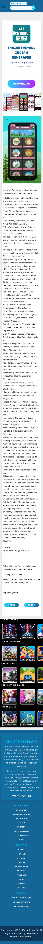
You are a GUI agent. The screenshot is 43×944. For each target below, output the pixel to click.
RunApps (21, 883)
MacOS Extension (21, 906)
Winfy (21, 879)
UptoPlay (21, 858)
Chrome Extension (21, 902)
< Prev (11, 605)
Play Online (21, 83)
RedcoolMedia (21, 866)
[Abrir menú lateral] (3, 6)
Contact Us (22, 827)
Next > (31, 605)
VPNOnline (21, 875)
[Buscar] (33, 7)
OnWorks (21, 854)
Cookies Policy (21, 835)
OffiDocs (22, 850)
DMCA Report (21, 810)
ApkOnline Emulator (21, 898)
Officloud (21, 888)
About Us (21, 823)
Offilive (21, 862)
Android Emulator (21, 814)
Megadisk (21, 871)
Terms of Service (21, 831)
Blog (21, 839)
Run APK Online (21, 818)
